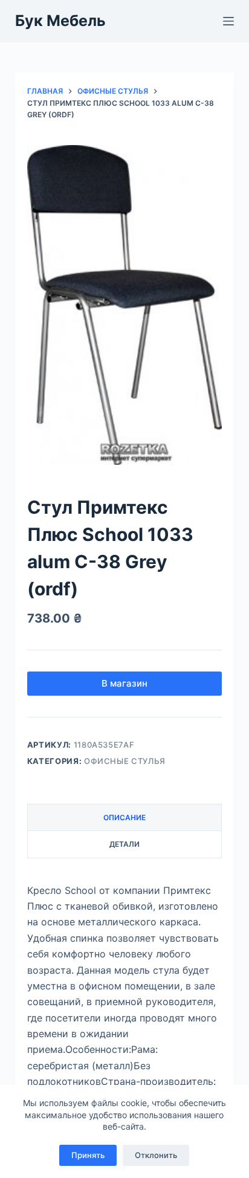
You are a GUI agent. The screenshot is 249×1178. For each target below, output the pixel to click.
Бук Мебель (60, 20)
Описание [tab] (124, 817)
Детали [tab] (124, 844)
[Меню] (228, 21)
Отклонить (156, 1155)
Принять (88, 1155)
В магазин (124, 683)
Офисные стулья (125, 761)
